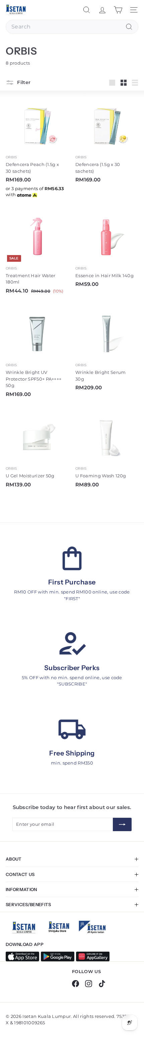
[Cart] (118, 10)
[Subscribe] (122, 824)
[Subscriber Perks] (72, 644)
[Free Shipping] (72, 729)
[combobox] (72, 27)
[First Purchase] (72, 558)
